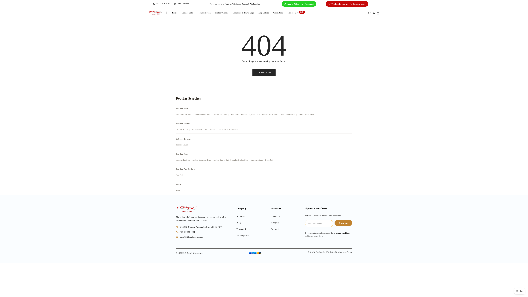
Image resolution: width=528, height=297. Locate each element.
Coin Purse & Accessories (228, 130)
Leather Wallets (221, 13)
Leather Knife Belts (269, 114)
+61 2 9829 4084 (187, 232)
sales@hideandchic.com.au (191, 237)
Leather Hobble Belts (202, 114)
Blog (239, 223)
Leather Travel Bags (221, 160)
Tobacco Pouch (204, 13)
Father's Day (293, 13)
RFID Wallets (210, 130)
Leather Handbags (183, 160)
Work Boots (180, 190)
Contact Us (275, 216)
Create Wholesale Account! (300, 4)
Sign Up (343, 223)
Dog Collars (263, 13)
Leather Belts (187, 13)
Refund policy (243, 235)
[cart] (378, 13)
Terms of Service (244, 229)
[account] (373, 13)
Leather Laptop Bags (240, 160)
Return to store (265, 72)
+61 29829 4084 (163, 4)
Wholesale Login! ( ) (348, 4)
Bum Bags (269, 160)
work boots (278, 13)
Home (174, 13)
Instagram (275, 223)
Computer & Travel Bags (243, 13)
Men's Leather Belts (183, 114)
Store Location (183, 4)
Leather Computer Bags (202, 160)
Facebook (275, 229)
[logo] (155, 13)
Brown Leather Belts (306, 114)
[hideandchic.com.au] (187, 209)
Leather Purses (196, 130)
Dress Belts (234, 114)
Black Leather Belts (287, 114)
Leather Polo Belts (220, 114)
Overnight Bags (257, 160)
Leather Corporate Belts (250, 114)
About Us (241, 216)
